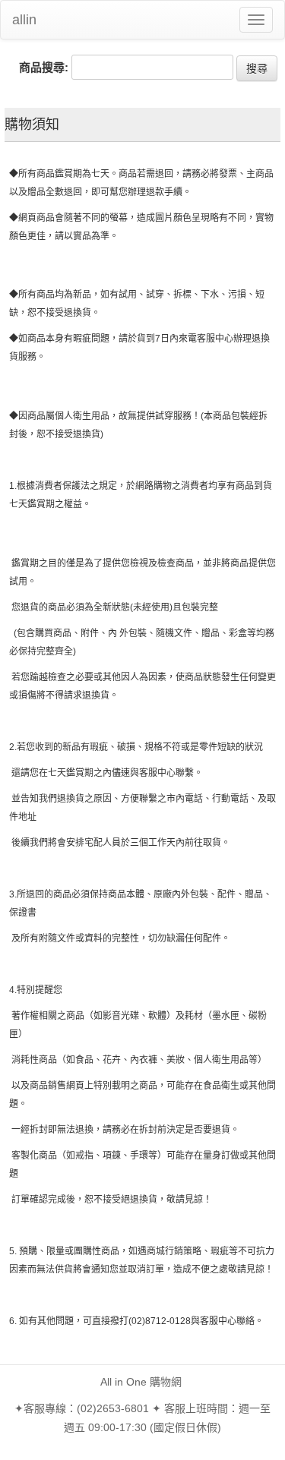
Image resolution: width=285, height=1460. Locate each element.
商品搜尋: (43, 67)
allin (24, 19)
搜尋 (257, 68)
